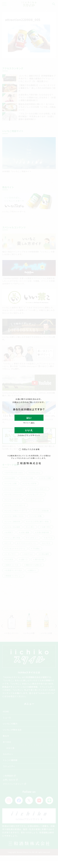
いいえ (29, 430)
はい (29, 417)
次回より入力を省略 (30, 449)
